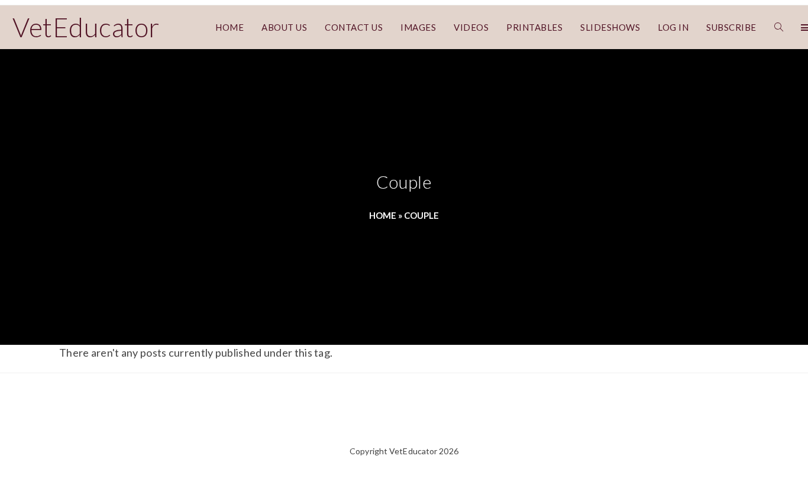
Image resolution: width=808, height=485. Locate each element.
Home (382, 215)
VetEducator (86, 27)
